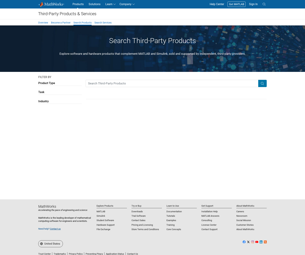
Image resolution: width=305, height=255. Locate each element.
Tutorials (170, 216)
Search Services (103, 22)
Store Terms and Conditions (145, 229)
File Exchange (103, 229)
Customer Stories (245, 225)
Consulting (206, 220)
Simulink (101, 216)
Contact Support (209, 229)
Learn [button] (108, 4)
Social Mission (243, 220)
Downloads (137, 211)
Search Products (82, 22)
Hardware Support (106, 225)
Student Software (105, 220)
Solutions (94, 4)
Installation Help (209, 211)
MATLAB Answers (210, 216)
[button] (264, 4)
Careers (240, 211)
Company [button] (125, 4)
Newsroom (241, 216)
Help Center (217, 4)
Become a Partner (61, 22)
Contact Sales (138, 220)
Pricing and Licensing (142, 225)
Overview (43, 22)
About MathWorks (245, 229)
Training (170, 225)
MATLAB (101, 211)
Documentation (174, 211)
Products (78, 4)
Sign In (253, 4)
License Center (208, 225)
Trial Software (138, 216)
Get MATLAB (236, 4)
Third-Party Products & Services (67, 13)
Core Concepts (173, 229)
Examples (171, 220)
